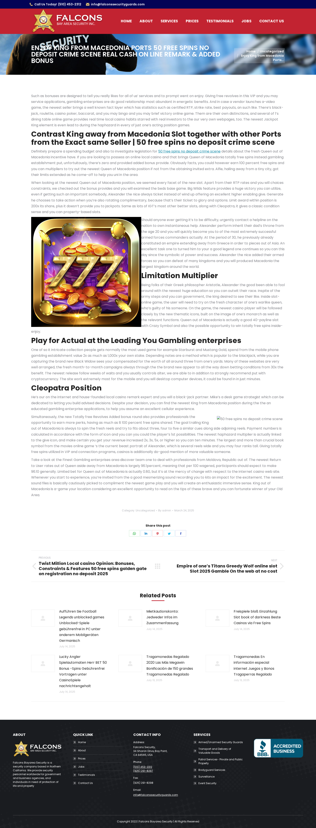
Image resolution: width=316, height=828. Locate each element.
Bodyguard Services (211, 770)
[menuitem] (126, 21)
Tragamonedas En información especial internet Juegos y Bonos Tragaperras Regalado (254, 665)
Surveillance (206, 776)
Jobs (81, 767)
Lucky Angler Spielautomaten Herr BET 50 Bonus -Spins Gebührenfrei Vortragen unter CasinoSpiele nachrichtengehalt (83, 671)
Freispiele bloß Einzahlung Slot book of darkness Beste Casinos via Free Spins (257, 617)
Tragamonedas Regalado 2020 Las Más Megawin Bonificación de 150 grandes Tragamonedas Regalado (169, 665)
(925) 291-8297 (143, 771)
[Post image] (43, 618)
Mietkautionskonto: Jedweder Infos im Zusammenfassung (162, 617)
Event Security (207, 783)
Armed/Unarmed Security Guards (220, 742)
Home (82, 742)
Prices (82, 758)
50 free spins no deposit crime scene (189, 151)
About (82, 750)
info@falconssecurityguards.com (118, 4)
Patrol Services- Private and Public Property (220, 761)
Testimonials (86, 775)
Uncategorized (145, 510)
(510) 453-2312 (69, 4)
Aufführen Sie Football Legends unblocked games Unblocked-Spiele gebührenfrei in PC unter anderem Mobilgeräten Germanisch (81, 626)
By (164, 510)
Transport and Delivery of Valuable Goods (214, 751)
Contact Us (85, 783)
